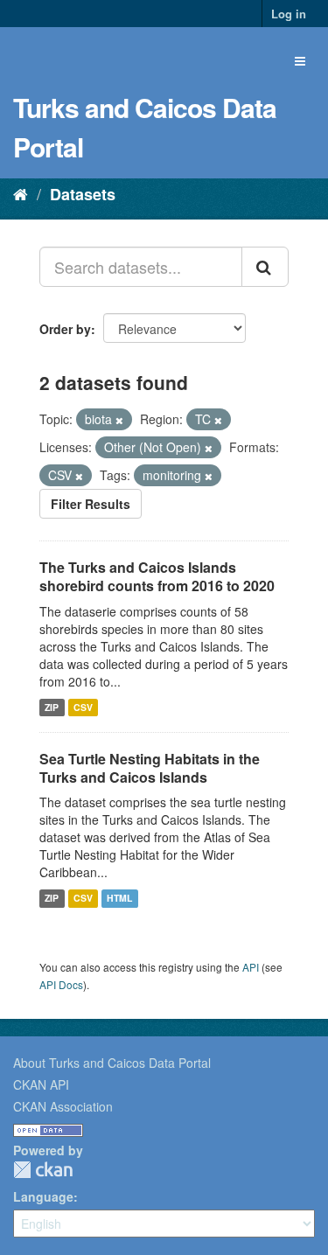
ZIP (52, 707)
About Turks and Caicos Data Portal (112, 1062)
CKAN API (41, 1084)
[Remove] (119, 420)
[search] (265, 267)
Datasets (82, 194)
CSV (83, 707)
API (250, 966)
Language (43, 1196)
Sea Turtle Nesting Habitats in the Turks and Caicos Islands (149, 768)
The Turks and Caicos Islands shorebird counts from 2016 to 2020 (157, 576)
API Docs (61, 984)
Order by (65, 329)
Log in (288, 13)
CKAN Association (63, 1106)
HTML (119, 897)
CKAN (43, 1170)
